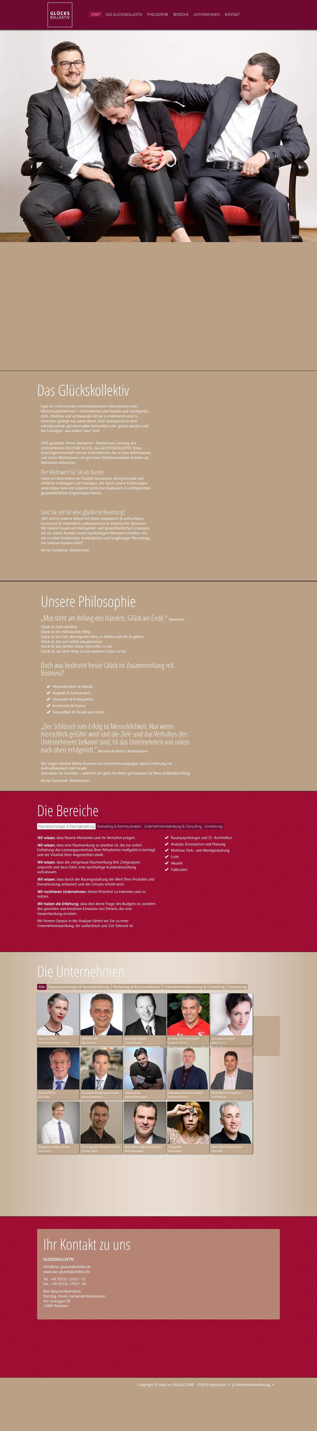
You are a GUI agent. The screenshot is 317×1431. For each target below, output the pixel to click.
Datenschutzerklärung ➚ (254, 1384)
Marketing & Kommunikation (119, 826)
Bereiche (181, 14)
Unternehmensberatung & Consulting (173, 826)
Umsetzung (213, 826)
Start (96, 14)
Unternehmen (207, 14)
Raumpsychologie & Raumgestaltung (66, 826)
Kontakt (232, 14)
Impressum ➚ (220, 1384)
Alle (42, 986)
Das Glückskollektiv (124, 14)
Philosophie (157, 14)
